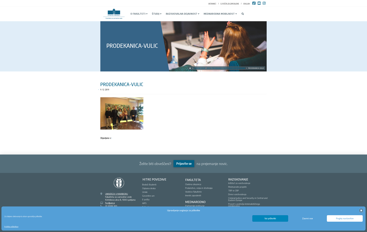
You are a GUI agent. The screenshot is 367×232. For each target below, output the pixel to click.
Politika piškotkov (11, 227)
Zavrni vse (307, 218)
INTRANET (212, 3)
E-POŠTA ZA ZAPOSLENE (230, 3)
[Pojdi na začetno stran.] (190, 68)
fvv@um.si (110, 203)
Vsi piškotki (270, 218)
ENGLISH (246, 3)
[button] (361, 210)
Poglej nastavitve (345, 218)
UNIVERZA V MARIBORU (116, 194)
